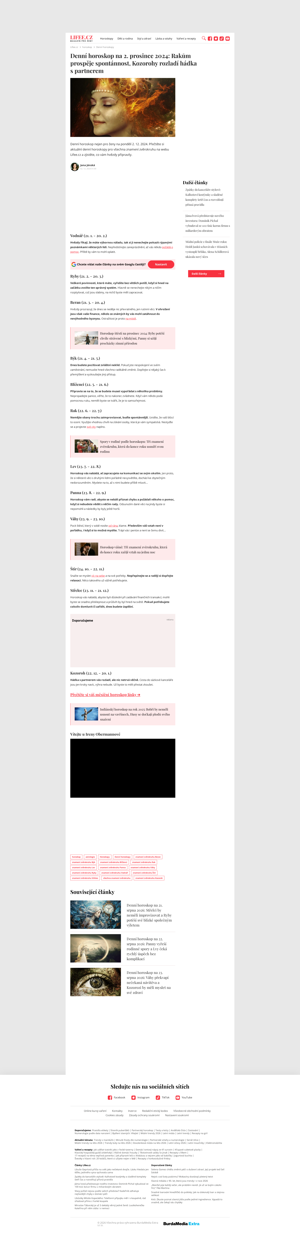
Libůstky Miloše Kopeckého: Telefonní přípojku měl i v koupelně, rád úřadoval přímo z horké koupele (110, 1200)
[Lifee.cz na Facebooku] (210, 39)
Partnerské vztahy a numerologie (167, 1139)
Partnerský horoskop (142, 1130)
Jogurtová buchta (183, 1155)
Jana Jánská (87, 165)
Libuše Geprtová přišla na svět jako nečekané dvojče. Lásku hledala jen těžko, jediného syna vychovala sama (112, 1171)
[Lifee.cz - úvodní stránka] (81, 39)
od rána (113, 525)
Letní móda (169, 1133)
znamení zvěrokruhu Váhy (143, 867)
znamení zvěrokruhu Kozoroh (149, 878)
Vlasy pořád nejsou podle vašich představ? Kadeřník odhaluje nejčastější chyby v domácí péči (107, 1192)
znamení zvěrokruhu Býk (83, 862)
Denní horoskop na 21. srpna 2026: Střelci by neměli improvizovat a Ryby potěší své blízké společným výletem (149, 915)
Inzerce (132, 1111)
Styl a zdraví (144, 38)
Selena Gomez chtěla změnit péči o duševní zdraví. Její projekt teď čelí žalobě (187, 1171)
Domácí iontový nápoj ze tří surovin (154, 1149)
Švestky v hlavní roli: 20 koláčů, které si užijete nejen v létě (105, 1158)
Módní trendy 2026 (150, 1133)
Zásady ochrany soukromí (144, 1115)
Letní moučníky (196, 1142)
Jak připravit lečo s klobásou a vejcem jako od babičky (144, 1155)
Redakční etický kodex (155, 1111)
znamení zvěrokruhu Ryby (84, 872)
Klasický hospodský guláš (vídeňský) (93, 1152)
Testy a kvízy (161, 1130)
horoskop (76, 857)
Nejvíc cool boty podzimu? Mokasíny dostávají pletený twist (182, 1176)
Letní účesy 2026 (177, 1142)
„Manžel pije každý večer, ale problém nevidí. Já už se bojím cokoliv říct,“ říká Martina (186, 1186)
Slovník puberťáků (119, 1130)
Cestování (193, 1130)
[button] (203, 38)
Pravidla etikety (100, 1130)
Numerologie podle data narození (92, 1133)
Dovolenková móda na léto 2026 (149, 1142)
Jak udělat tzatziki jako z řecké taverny (113, 1149)
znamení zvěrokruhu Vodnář (114, 872)
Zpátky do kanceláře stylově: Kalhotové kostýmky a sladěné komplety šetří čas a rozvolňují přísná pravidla (110, 1178)
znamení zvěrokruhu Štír (144, 872)
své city (91, 427)
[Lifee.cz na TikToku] (222, 39)
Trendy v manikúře (104, 1139)
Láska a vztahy (163, 38)
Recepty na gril (200, 1133)
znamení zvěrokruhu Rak (143, 862)
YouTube (186, 1097)
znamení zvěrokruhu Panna (113, 867)
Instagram (143, 1097)
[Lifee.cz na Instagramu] (216, 39)
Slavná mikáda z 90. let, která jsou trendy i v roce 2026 (179, 1180)
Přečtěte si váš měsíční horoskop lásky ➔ (105, 694)
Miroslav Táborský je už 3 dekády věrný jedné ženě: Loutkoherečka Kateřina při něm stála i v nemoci (109, 1207)
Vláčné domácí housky (125, 1152)
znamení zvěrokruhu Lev (83, 867)
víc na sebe (98, 575)
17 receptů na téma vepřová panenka (94, 1155)
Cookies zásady (114, 1115)
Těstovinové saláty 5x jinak (153, 1152)
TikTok (165, 1097)
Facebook (119, 1097)
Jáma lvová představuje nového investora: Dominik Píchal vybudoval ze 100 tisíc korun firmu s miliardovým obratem (111, 1185)
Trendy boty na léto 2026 (118, 1142)
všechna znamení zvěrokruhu (116, 878)
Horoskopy (106, 38)
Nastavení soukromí (177, 1115)
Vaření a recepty (186, 38)
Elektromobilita (214, 1142)
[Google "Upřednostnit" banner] (122, 268)
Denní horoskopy (122, 857)
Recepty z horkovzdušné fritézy (154, 1158)
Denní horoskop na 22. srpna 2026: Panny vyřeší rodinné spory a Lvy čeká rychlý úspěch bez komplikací (147, 948)
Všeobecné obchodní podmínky (192, 1111)
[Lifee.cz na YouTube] (227, 39)
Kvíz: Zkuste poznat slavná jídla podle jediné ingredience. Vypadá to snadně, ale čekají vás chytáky (186, 1201)
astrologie (90, 857)
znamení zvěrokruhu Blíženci (113, 862)
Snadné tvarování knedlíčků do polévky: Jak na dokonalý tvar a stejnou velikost (187, 1194)
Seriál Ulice (192, 1139)
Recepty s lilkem (178, 1152)
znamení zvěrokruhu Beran (148, 857)
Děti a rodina (125, 38)
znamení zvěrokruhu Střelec (85, 878)
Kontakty (117, 1111)
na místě (130, 318)
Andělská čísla (178, 1130)
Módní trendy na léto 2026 (88, 1142)
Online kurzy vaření (95, 1111)
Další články (199, 273)
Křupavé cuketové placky (188, 1149)
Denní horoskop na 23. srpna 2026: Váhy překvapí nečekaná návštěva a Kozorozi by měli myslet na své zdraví (149, 982)
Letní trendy (183, 1133)
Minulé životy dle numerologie (132, 1139)
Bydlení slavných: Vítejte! (125, 1133)
